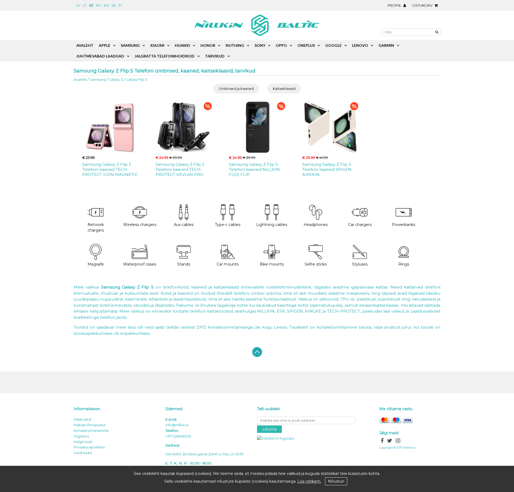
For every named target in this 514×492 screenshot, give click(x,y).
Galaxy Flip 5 (136, 79)
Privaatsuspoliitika (89, 447)
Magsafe (96, 264)
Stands (183, 264)
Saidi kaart (83, 453)
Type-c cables (227, 224)
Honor (208, 45)
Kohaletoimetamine (91, 430)
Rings (403, 264)
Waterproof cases (139, 264)
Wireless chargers (139, 224)
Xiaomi (157, 45)
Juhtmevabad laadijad (100, 56)
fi (120, 5)
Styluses (360, 264)
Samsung (97, 79)
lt (84, 5)
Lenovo (360, 45)
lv (78, 5)
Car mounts (228, 264)
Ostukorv (422, 5)
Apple (104, 45)
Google (333, 45)
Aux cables (184, 224)
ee (91, 5)
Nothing (235, 45)
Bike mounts (272, 264)
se (113, 5)
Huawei (182, 45)
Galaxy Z (115, 79)
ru (98, 5)
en (106, 5)
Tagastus (81, 436)
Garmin (386, 45)
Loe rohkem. (309, 481)
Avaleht (80, 79)
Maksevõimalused (89, 425)
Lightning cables (271, 224)
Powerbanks (403, 224)
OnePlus (306, 45)
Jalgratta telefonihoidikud (165, 56)
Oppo (281, 45)
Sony (260, 45)
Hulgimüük (83, 442)
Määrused (82, 419)
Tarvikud (215, 56)
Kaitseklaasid (284, 88)
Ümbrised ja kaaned (236, 88)
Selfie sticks (316, 264)
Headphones (316, 224)
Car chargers (360, 224)
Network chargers (96, 227)
